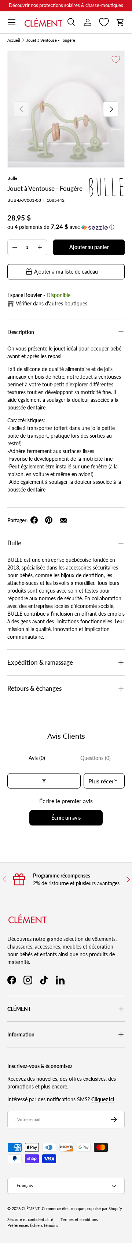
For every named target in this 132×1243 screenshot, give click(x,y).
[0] (104, 22)
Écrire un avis (66, 818)
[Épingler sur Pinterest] (48, 520)
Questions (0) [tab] (95, 758)
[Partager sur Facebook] (34, 520)
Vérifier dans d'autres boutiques (51, 303)
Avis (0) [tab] (37, 758)
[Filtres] (44, 781)
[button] (120, 22)
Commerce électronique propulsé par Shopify (82, 1208)
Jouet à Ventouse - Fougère (50, 40)
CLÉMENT (31, 1208)
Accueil (13, 40)
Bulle (12, 178)
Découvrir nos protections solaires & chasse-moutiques (66, 5)
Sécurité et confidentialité (30, 1219)
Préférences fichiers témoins (32, 1225)
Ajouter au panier (89, 247)
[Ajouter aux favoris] (116, 59)
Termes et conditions (79, 1219)
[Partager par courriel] (63, 520)
